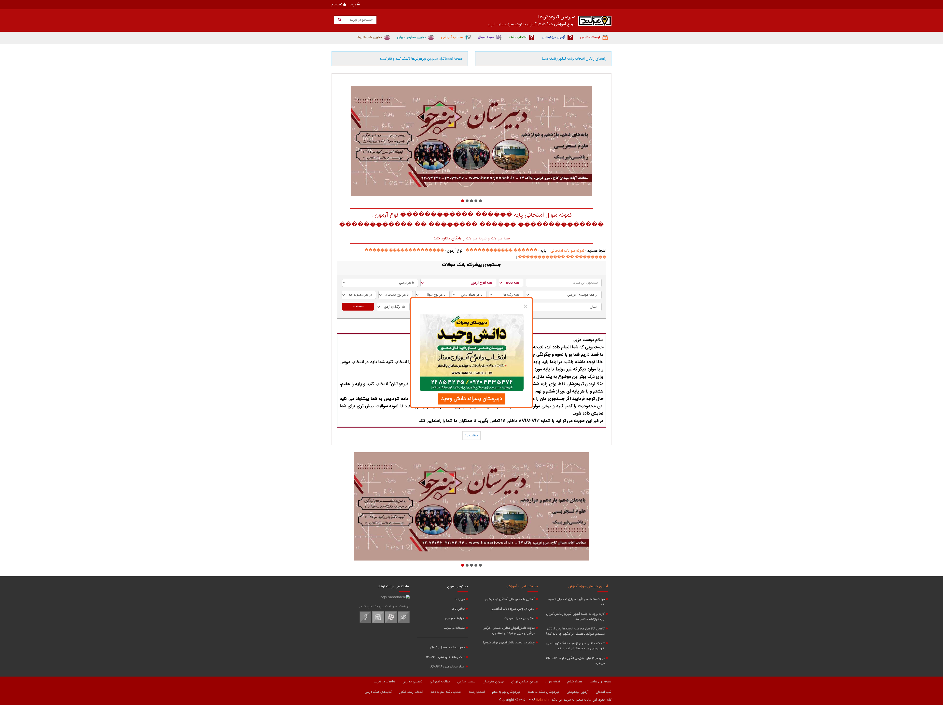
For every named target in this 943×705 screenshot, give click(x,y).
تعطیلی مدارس (412, 681)
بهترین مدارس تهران (524, 681)
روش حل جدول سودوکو (519, 618)
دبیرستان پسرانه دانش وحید (471, 398)
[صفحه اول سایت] (594, 22)
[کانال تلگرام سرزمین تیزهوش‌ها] (404, 622)
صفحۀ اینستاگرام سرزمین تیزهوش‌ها (421, 59)
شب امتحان (603, 692)
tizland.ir (543, 700)
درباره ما (460, 599)
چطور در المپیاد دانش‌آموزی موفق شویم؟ (509, 642)
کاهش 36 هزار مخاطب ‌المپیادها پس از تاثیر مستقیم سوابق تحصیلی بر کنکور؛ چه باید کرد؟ (575, 631)
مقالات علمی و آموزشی (522, 586)
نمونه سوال (552, 681)
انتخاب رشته (477, 692)
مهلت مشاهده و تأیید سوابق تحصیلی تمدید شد (576, 602)
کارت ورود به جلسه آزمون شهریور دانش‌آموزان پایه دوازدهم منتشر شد (575, 617)
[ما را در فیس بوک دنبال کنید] (365, 622)
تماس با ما (458, 609)
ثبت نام (337, 5)
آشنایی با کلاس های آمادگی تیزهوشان (510, 599)
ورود (353, 5)
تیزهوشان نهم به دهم (506, 692)
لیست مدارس (466, 681)
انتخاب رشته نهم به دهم (445, 692)
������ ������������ (501, 251)
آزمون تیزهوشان (577, 692)
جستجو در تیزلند (360, 20)
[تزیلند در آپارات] (391, 622)
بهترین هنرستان (493, 681)
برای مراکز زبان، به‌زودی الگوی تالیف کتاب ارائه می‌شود (575, 661)
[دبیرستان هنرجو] (471, 141)
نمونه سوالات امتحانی (567, 251)
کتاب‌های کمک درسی (378, 692)
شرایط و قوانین (455, 618)
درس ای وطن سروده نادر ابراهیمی (513, 609)
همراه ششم (574, 681)
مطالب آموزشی (440, 681)
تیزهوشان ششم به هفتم (543, 692)
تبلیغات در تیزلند (454, 628)
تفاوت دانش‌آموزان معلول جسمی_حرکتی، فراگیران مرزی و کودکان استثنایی (508, 631)
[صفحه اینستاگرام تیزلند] (378, 622)
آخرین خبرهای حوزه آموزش (588, 586)
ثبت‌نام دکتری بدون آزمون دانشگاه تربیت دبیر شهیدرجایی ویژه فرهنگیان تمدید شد (575, 646)
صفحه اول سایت (600, 681)
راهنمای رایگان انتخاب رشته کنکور (574, 59)
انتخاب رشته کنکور (411, 692)
